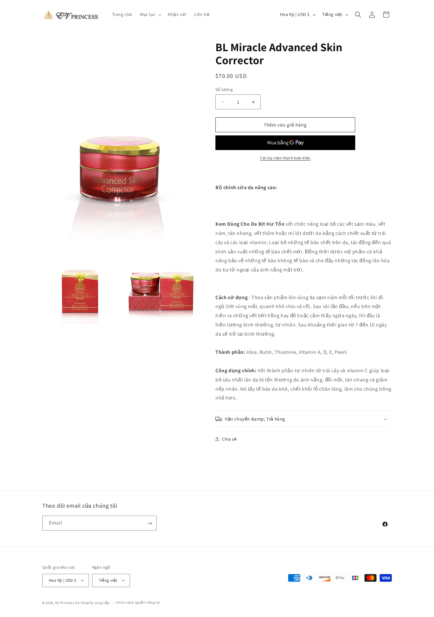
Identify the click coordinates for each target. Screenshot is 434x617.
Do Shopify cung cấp (92, 602)
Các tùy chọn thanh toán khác (285, 157)
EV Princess (65, 602)
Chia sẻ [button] (229, 439)
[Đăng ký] (149, 523)
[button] (150, 14)
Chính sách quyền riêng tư (138, 602)
